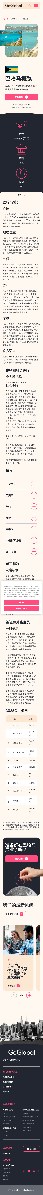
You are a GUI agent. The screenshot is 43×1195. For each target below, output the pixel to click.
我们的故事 (6, 1169)
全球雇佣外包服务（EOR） (31, 1117)
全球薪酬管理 (26, 1127)
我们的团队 (6, 1172)
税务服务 (5, 1135)
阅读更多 (11, 985)
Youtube (29, 1171)
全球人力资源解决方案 (30, 1109)
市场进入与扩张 (8, 1077)
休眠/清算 (6, 1124)
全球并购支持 (8, 1082)
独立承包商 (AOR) (28, 1120)
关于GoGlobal (8, 1165)
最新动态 (5, 1176)
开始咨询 (19, 97)
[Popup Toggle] (29, 5)
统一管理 (6, 1091)
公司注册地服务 (8, 1120)
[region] (21, 597)
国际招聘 (25, 1113)
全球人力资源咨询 (28, 1124)
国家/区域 (6, 1153)
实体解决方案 (8, 1109)
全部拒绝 (21, 602)
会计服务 (5, 1132)
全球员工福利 (26, 1131)
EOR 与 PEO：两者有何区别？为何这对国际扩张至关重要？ (17, 970)
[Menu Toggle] (36, 5)
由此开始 (19, 858)
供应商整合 (7, 1086)
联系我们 (31, 1148)
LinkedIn (24, 1171)
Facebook (39, 1171)
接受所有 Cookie (21, 608)
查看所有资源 (11, 914)
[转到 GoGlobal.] (4, 19)
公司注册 (5, 1113)
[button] (29, 995)
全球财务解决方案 (9, 1128)
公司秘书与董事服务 (9, 1117)
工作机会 (5, 1179)
